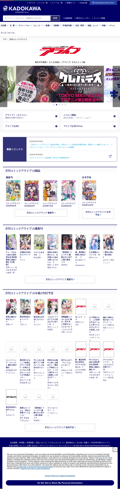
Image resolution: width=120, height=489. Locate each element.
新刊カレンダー (83, 18)
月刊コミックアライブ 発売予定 (59, 427)
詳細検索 (68, 18)
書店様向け (70, 443)
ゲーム (112, 25)
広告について (41, 443)
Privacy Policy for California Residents (60, 476)
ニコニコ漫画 (78, 116)
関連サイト (71, 3)
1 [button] (54, 105)
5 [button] (66, 105)
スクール (10, 33)
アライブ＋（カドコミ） (16, 116)
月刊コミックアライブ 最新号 (40, 213)
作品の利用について (17, 446)
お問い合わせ (32, 446)
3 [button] (60, 105)
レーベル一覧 (57, 3)
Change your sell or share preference (35, 468)
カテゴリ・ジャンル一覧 (38, 3)
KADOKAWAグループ (99, 443)
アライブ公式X (12, 126)
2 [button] (57, 105)
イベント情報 (99, 18)
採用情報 (30, 443)
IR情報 (21, 443)
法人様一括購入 (83, 443)
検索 (55, 18)
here (100, 458)
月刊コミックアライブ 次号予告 (98, 213)
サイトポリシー (65, 446)
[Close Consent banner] (115, 449)
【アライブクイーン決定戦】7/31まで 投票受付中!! (49, 158)
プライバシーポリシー (48, 446)
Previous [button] (3, 86)
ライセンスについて (56, 443)
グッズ (3, 33)
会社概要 (13, 443)
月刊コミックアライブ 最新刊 (59, 279)
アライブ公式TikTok (73, 126)
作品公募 (83, 3)
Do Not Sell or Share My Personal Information (91, 446)
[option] (60, 84)
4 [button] (63, 105)
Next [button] (116, 86)
